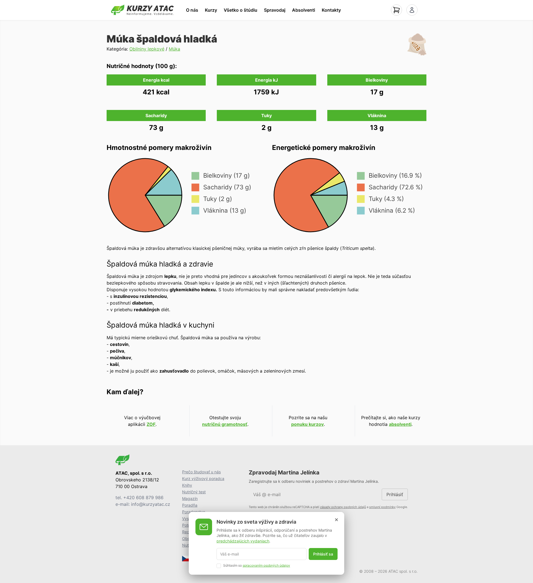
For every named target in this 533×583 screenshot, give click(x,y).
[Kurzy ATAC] (142, 10)
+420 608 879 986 (143, 497)
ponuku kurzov (307, 424)
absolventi (400, 424)
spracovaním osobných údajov (266, 565)
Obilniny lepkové (146, 49)
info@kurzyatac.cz (150, 504)
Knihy (187, 485)
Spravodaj (274, 10)
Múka (174, 49)
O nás (192, 10)
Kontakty (331, 10)
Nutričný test (194, 491)
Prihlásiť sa (323, 554)
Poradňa (189, 505)
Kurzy (211, 10)
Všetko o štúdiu (240, 10)
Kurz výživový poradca (203, 478)
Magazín (190, 498)
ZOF (151, 424)
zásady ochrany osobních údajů (343, 507)
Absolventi (303, 10)
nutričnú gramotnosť (224, 424)
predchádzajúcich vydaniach (243, 540)
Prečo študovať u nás (201, 471)
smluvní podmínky (382, 507)
